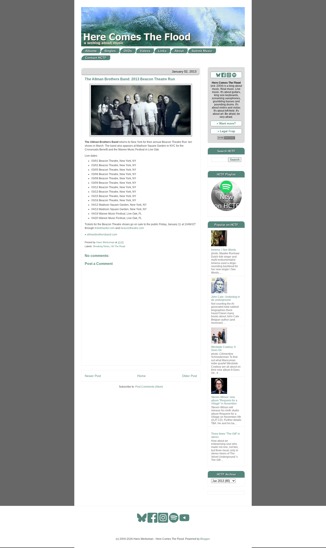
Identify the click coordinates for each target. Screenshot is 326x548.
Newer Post (93, 376)
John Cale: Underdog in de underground (225, 298)
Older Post (189, 376)
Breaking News (101, 246)
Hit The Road (118, 246)
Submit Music (202, 51)
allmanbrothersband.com (102, 234)
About (179, 51)
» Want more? (226, 123)
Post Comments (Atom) (149, 386)
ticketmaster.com (105, 228)
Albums (91, 51)
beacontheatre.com (132, 228)
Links (162, 51)
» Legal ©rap (226, 131)
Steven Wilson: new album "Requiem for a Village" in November (224, 400)
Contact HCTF (95, 57)
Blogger (205, 538)
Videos (145, 51)
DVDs (128, 51)
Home (141, 376)
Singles (110, 51)
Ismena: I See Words (223, 249)
